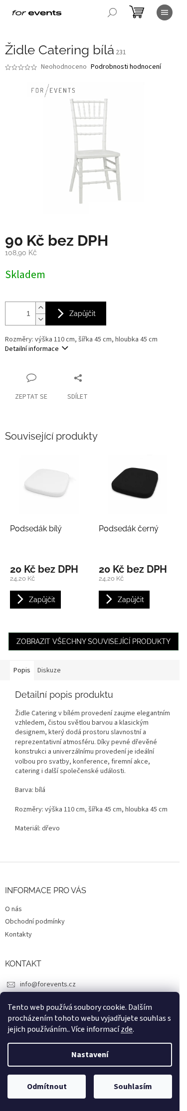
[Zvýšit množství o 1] (40, 308)
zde (127, 1029)
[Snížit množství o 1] (40, 319)
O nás (13, 909)
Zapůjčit (82, 313)
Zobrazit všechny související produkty (93, 641)
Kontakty (18, 935)
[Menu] (165, 12)
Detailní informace (32, 349)
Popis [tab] (21, 670)
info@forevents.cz (48, 984)
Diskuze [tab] (49, 670)
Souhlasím (133, 1086)
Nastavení (89, 1054)
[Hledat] (112, 12)
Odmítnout (47, 1086)
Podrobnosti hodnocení (126, 67)
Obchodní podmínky (35, 922)
